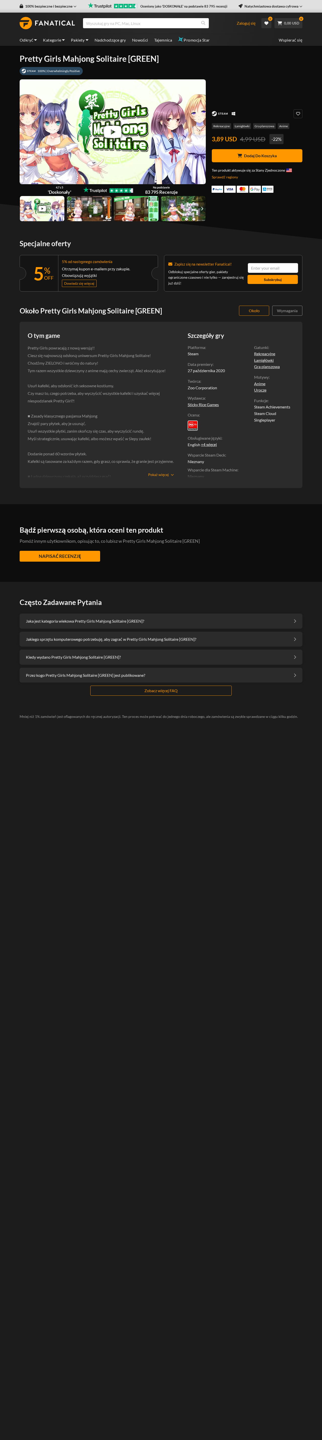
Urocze (260, 390)
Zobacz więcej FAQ (161, 690)
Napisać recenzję (60, 556)
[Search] (203, 23)
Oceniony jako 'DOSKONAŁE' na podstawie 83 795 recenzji (183, 6)
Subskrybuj (273, 279)
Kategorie (52, 40)
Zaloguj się (246, 23)
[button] (48, 6)
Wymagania (287, 310)
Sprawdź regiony (225, 177)
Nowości (140, 40)
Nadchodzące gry (110, 40)
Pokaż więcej (158, 474)
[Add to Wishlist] (298, 113)
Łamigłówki (242, 126)
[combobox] (159, 23)
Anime (283, 126)
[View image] (42, 208)
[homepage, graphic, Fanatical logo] (47, 23)
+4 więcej (209, 444)
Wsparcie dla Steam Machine (212, 469)
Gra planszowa (264, 126)
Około (254, 310)
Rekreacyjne (221, 126)
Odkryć (26, 40)
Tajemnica (163, 40)
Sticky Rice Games (203, 404)
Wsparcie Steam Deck (206, 455)
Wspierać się (290, 40)
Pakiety (78, 40)
